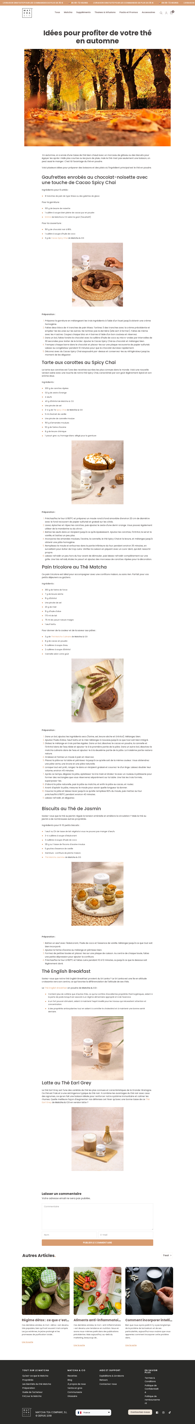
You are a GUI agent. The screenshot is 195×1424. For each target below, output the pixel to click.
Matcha (68, 12)
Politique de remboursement (152, 1400)
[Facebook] (157, 1412)
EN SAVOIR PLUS (151, 1371)
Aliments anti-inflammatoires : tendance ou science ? (118, 1320)
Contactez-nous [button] (140, 1412)
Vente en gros (75, 1388)
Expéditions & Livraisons (111, 1375)
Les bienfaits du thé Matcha (36, 1384)
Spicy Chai (61, 410)
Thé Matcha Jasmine (55, 857)
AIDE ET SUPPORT (110, 1370)
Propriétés (27, 1379)
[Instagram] (163, 1412)
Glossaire (72, 1396)
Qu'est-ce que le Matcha (35, 1375)
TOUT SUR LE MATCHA (35, 1370)
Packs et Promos (129, 12)
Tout (166, 1255)
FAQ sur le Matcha (31, 1396)
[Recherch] (161, 13)
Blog (70, 1379)
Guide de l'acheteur (32, 1392)
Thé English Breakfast (56, 987)
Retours (103, 1379)
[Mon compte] (166, 13)
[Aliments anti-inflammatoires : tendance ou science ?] (97, 1291)
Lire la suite (27, 1342)
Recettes (72, 1375)
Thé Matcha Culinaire (61, 636)
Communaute (75, 1392)
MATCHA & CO (76, 1370)
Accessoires (148, 12)
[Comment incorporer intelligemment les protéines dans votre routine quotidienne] (149, 1291)
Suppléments (83, 12)
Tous (57, 12)
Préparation (28, 1388)
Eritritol (48, 217)
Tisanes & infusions (105, 12)
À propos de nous (77, 1384)
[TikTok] (170, 1412)
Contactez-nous (108, 1384)
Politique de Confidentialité (152, 1389)
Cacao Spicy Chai (59, 238)
